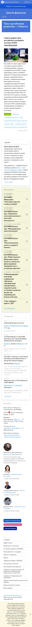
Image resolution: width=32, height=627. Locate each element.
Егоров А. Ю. (7, 326)
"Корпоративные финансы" (11, 435)
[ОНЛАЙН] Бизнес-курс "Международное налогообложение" (12, 228)
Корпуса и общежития (10, 555)
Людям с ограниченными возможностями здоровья (16, 581)
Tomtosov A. (18, 385)
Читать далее (9, 182)
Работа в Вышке (8, 588)
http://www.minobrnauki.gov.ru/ (13, 595)
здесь (11, 612)
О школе (7, 142)
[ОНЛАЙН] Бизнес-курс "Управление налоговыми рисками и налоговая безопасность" (12, 216)
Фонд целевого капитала (11, 563)
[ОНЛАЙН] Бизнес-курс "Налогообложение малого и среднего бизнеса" (11, 243)
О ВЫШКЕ (7, 540)
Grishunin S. (17, 363)
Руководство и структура (11, 546)
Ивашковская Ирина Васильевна (13, 454)
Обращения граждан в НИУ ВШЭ (13, 560)
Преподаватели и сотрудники (12, 552)
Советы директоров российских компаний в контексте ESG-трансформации (14, 41)
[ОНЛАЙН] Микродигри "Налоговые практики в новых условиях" (12, 200)
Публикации (8, 316)
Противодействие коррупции (12, 566)
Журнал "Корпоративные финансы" (12, 524)
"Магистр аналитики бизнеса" (12, 437)
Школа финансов (16, 12)
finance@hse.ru (16, 428)
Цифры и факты (8, 543)
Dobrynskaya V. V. (9, 385)
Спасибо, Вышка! (10, 528)
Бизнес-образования (10, 427)
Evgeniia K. (7, 344)
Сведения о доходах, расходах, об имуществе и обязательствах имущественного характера (14, 571)
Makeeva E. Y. (21, 344)
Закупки (6, 557)
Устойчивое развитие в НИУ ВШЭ (13, 549)
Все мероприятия (9, 308)
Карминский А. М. (17, 326)
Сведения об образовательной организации (13, 576)
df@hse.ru (17, 419)
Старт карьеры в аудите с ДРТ (10, 302)
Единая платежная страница (12, 585)
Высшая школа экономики (11, 2)
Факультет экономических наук (16, 6)
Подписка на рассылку (12, 521)
